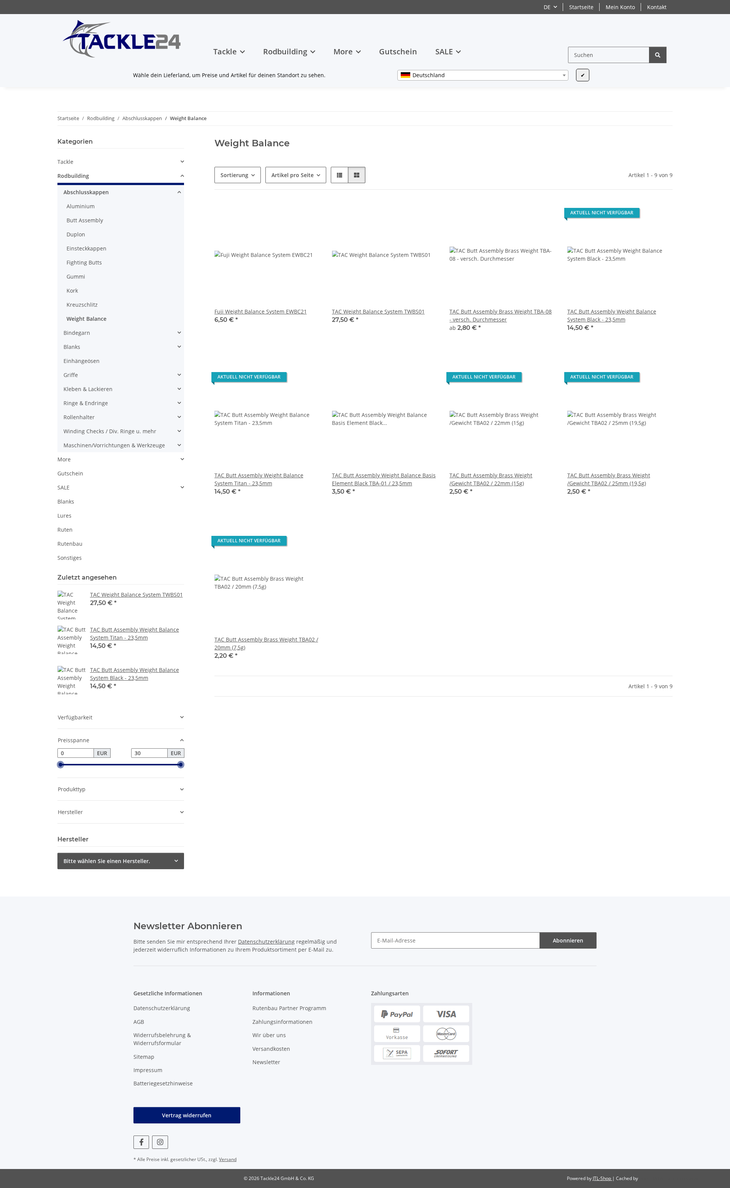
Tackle (65, 161)
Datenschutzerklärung (266, 941)
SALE (63, 487)
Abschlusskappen (86, 192)
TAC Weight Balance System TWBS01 (378, 311)
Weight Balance (86, 318)
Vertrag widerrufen (186, 1115)
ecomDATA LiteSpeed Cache (669, 1178)
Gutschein (70, 473)
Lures (64, 515)
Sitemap (143, 1056)
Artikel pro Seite (292, 175)
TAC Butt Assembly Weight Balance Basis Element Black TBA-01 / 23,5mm (384, 479)
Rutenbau (70, 543)
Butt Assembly (85, 220)
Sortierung (234, 175)
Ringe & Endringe (85, 403)
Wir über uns (269, 1035)
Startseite (581, 7)
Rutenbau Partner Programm (289, 1008)
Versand (227, 1159)
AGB (138, 1021)
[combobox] (482, 75)
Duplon (76, 234)
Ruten (65, 529)
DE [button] (547, 7)
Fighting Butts (84, 262)
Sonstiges (69, 557)
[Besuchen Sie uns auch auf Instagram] (160, 1142)
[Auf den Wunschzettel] (294, 189)
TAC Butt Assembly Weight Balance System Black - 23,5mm (611, 315)
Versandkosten (271, 1048)
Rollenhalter (79, 417)
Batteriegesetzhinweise (163, 1083)
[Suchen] (658, 55)
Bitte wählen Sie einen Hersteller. (106, 861)
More (64, 459)
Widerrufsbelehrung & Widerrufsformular (162, 1039)
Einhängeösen (81, 360)
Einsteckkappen (86, 248)
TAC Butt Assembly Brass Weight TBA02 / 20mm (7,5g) (266, 643)
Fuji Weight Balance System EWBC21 (260, 311)
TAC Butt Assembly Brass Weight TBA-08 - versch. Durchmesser (500, 315)
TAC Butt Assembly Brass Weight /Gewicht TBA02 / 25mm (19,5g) (608, 479)
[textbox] (483, 75)
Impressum (147, 1070)
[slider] (60, 765)
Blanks (71, 346)
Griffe (70, 375)
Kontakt (657, 7)
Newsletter (266, 1062)
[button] (339, 175)
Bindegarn (76, 332)
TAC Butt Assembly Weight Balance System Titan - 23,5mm (258, 479)
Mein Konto (620, 7)
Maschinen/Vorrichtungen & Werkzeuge (114, 445)
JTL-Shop (602, 1178)
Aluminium (81, 206)
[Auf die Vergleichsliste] (275, 189)
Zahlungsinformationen (282, 1021)
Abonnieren (568, 940)
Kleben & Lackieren (88, 389)
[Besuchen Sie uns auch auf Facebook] (141, 1142)
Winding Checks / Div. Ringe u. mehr (109, 431)
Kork (72, 290)
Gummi (76, 276)
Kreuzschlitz (82, 304)
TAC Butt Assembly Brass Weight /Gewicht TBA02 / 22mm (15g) (490, 479)
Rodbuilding (73, 175)
